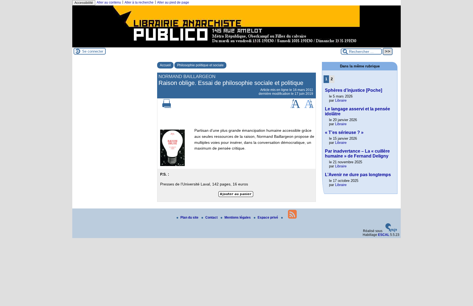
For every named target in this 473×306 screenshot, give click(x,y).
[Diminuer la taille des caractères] (308, 107)
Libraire (341, 100)
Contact (211, 217)
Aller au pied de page (173, 2)
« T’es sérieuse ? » (344, 132)
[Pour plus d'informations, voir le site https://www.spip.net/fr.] (391, 231)
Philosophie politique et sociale (200, 65)
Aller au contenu (109, 2)
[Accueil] (236, 45)
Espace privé (268, 217)
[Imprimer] (166, 107)
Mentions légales (238, 217)
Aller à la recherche (139, 2)
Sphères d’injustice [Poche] (353, 90)
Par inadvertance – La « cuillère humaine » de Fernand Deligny (357, 153)
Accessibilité (83, 3)
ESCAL (383, 235)
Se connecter (92, 51)
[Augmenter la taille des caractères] (295, 107)
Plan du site (189, 217)
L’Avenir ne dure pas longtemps (358, 174)
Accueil (165, 65)
